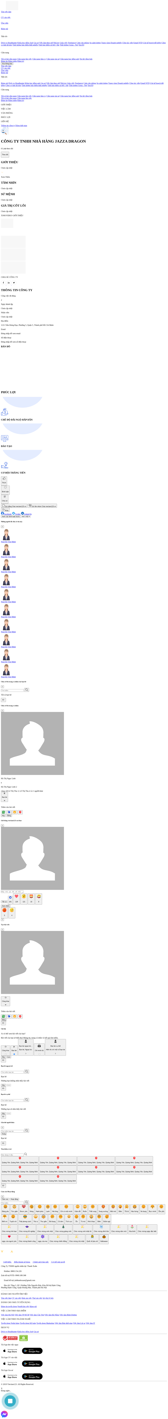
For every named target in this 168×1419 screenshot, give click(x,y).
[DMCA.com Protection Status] (23, 1340)
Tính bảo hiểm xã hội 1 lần (48, 45)
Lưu (8, 1057)
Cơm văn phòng (82, 43)
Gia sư (36, 43)
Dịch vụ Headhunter (9, 43)
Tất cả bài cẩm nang (9, 59)
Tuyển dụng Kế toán (28, 1323)
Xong (4, 1134)
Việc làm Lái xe (79, 1323)
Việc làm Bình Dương (68, 1315)
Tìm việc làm (6, 12)
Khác (7, 510)
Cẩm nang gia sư (53, 59)
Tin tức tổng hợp (85, 59)
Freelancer (72, 43)
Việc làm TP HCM (22, 1315)
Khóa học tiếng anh (32, 83)
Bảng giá (4, 29)
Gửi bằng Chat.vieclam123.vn (15, 506)
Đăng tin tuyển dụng (9, 1306)
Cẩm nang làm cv (39, 59)
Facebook (8, 514)
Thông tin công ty (8, 126)
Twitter (18, 514)
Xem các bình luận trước (11, 516)
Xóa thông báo (7, 64)
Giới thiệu (7, 1262)
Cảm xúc (5, 1199)
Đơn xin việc (27, 1298)
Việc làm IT (90, 1323)
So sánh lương (95, 43)
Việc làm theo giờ (46, 43)
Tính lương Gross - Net (69, 45)
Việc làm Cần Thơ (37, 1315)
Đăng (9, 816)
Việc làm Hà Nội (7, 1315)
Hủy (3, 816)
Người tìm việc (23, 1306)
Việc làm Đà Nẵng (52, 1315)
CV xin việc (5, 17)
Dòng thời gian (21, 126)
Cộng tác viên (127, 43)
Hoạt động (14, 1199)
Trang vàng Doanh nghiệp (111, 43)
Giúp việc (63, 43)
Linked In (28, 514)
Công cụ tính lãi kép (13, 85)
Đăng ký (20, 61)
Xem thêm (5, 906)
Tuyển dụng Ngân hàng (10, 1323)
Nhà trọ (56, 43)
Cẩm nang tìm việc (24, 59)
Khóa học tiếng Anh (25, 43)
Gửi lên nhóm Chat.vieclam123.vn (44, 506)
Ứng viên (4, 23)
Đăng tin (4, 61)
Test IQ (81, 45)
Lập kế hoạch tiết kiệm (152, 43)
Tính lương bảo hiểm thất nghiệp (25, 45)
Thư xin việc (37, 1298)
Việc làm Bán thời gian (64, 1323)
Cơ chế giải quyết (58, 1262)
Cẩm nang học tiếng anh (69, 59)
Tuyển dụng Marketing (45, 1323)
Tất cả (4, 902)
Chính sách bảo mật (40, 1262)
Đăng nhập (12, 61)
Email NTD (138, 43)
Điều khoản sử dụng (22, 1262)
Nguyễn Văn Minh (8, 542)
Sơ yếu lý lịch (48, 1298)
